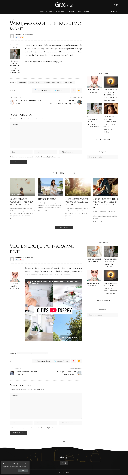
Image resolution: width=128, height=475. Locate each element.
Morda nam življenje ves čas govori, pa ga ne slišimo (76, 202)
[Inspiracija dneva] (50, 187)
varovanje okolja (50, 82)
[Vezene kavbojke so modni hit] (94, 251)
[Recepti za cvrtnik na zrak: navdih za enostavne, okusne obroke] (94, 108)
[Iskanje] (117, 11)
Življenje (12, 19)
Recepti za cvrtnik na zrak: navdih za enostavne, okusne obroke (94, 122)
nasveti (39, 82)
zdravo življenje (69, 82)
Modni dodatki (98, 194)
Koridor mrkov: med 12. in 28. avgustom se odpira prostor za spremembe (110, 95)
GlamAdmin (18, 34)
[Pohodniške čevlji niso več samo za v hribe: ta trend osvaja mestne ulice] (105, 187)
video (59, 82)
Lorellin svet (42, 194)
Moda (11, 447)
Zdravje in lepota (14, 241)
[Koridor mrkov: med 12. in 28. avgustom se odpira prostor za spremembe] (111, 82)
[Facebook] (114, 4)
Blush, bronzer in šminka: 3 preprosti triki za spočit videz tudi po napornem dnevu (110, 124)
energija (21, 353)
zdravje (44, 353)
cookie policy (21, 467)
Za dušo (13, 194)
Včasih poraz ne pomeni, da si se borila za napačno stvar (21, 202)
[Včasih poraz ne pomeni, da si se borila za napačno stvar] (22, 187)
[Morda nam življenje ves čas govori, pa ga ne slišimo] (78, 187)
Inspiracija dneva (47, 199)
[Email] (23, 37)
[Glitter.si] (64, 4)
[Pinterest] (21, 37)
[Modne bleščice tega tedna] (94, 82)
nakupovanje (22, 82)
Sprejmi (23, 471)
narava (32, 82)
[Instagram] (117, 4)
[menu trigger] (12, 11)
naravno (29, 353)
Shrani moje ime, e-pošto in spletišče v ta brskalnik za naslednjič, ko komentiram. (36, 157)
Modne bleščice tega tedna (15, 286)
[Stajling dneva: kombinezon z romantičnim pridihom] (15, 54)
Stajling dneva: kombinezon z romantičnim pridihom (15, 67)
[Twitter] (19, 37)
